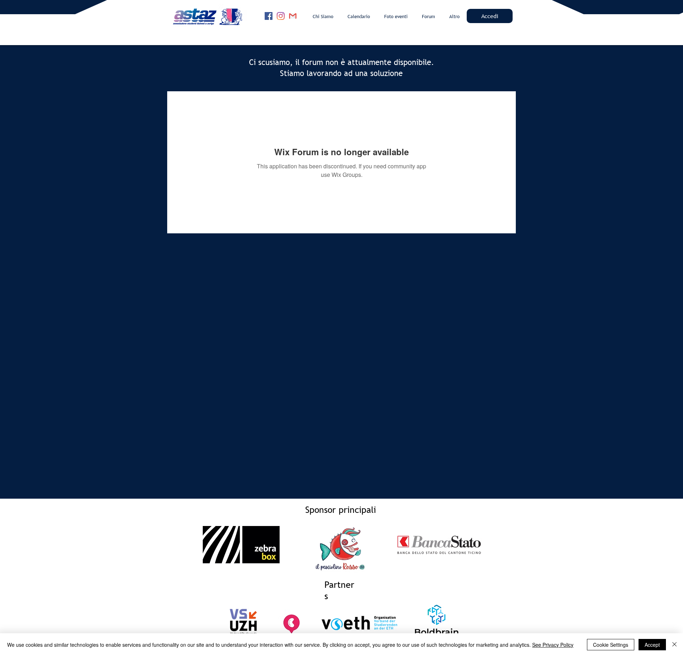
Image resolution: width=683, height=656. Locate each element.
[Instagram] (281, 16)
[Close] (674, 644)
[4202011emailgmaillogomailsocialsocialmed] (293, 16)
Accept (652, 644)
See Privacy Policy (552, 644)
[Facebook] (268, 16)
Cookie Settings (610, 644)
